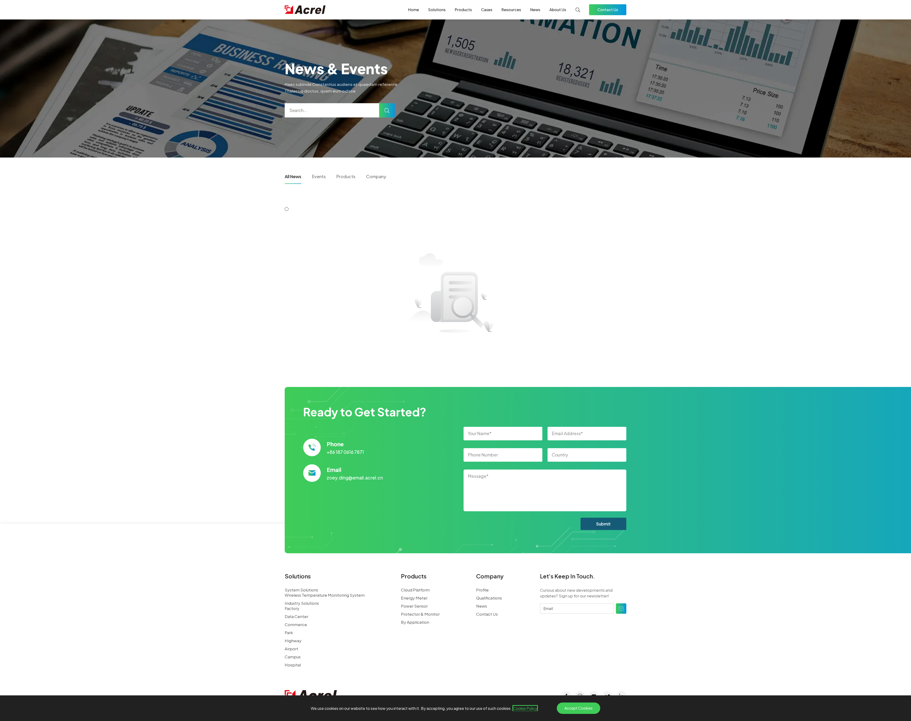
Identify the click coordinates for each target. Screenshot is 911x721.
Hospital (293, 664)
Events (319, 176)
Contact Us (607, 9)
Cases (486, 9)
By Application (415, 622)
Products (463, 9)
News (535, 9)
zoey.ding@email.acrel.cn (355, 477)
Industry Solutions (302, 603)
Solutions (437, 9)
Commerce (296, 624)
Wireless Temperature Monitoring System (325, 595)
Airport (291, 648)
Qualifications (489, 597)
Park (289, 632)
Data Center (296, 616)
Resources (511, 9)
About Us (557, 9)
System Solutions (301, 589)
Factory (292, 608)
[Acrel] (305, 9)
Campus (293, 656)
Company (376, 176)
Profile (482, 589)
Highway (293, 640)
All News (293, 176)
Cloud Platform (415, 589)
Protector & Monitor (420, 614)
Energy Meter (414, 597)
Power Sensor (414, 606)
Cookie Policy (525, 708)
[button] (286, 209)
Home (413, 9)
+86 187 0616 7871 (345, 452)
